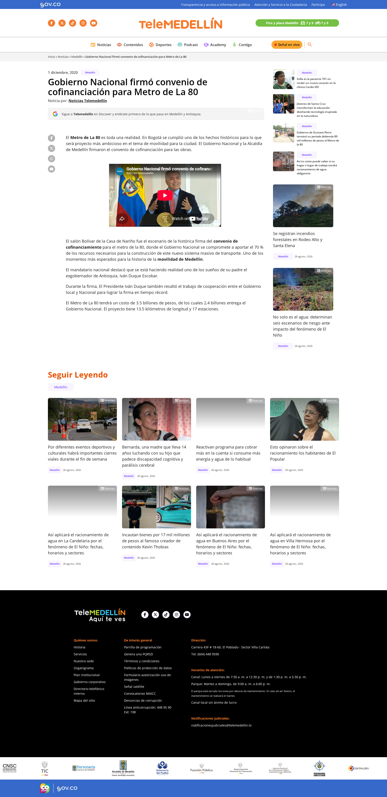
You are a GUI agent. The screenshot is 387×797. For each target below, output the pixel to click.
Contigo (242, 44)
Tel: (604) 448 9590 (205, 654)
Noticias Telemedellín (88, 100)
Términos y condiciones (141, 661)
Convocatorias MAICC (140, 693)
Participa (318, 4)
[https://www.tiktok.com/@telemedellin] (166, 614)
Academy (214, 44)
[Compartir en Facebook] (51, 138)
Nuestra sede (84, 661)
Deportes (160, 44)
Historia (79, 647)
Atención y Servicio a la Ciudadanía (280, 4)
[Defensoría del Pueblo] (124, 768)
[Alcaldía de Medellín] (84, 768)
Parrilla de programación (142, 647)
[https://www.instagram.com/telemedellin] (176, 614)
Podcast (187, 44)
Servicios (80, 654)
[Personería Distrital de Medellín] (45, 768)
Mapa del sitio (84, 700)
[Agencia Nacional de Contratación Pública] (241, 768)
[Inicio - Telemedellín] (180, 23)
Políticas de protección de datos (148, 668)
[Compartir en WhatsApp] (51, 158)
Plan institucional (87, 675)
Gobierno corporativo (89, 682)
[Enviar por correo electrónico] (51, 169)
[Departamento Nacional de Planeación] (202, 768)
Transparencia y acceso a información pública (215, 4)
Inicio (51, 57)
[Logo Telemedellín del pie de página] (99, 614)
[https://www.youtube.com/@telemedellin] (187, 614)
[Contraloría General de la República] (320, 768)
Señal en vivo (289, 44)
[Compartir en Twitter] (51, 148)
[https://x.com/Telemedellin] (155, 614)
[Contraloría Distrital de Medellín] (359, 768)
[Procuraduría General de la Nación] (281, 768)
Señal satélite (134, 686)
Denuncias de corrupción (143, 700)
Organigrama (84, 668)
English (341, 4)
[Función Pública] (163, 768)
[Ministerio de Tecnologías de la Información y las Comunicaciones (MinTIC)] (6, 768)
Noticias (100, 44)
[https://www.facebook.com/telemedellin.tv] (144, 614)
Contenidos (130, 44)
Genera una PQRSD (138, 654)
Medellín (77, 57)
